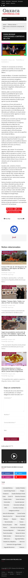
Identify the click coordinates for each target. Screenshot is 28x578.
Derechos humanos (20, 496)
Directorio (13, 3)
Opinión (8, 3)
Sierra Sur (22, 541)
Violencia (21, 547)
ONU (16, 524)
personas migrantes (8, 530)
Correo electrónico (10, 422)
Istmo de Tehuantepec (8, 513)
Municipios (20, 1)
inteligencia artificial (14, 510)
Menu (5, 18)
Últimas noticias (7, 253)
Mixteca (6, 519)
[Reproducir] (3, 462)
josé (23, 60)
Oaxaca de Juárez (7, 524)
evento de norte (20, 499)
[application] (14, 456)
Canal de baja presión (9, 491)
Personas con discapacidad (18, 527)
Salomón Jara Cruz (20, 536)
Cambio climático (20, 488)
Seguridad (13, 251)
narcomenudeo (9, 522)
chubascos (6, 493)
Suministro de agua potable (14, 544)
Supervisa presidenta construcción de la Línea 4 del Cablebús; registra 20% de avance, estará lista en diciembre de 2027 (13, 334)
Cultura (3, 1)
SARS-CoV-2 (7, 539)
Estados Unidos (7, 499)
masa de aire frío (7, 516)
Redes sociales (7, 536)
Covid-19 (10, 496)
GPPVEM (10, 209)
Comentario (8, 398)
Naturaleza (8, 1)
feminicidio (7, 502)
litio (19, 209)
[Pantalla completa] (24, 462)
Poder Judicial (21, 530)
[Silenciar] (22, 462)
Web (5, 430)
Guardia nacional (19, 502)
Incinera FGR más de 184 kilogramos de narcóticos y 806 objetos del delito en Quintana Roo (14, 268)
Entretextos (6, 251)
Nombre (7, 414)
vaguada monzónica (9, 547)
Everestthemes (5, 570)
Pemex (5, 527)
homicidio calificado (19, 505)
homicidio (6, 505)
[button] (14, 456)
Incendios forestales (18, 507)
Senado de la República (9, 541)
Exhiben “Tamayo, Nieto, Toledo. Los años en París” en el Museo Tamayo (13, 302)
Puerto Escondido (7, 533)
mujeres (14, 519)
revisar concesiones (14, 212)
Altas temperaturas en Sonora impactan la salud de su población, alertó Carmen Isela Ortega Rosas (12, 369)
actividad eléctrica (7, 488)
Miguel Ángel (10, 274)
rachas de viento (20, 533)
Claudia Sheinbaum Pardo (18, 493)
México (22, 519)
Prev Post (7, 218)
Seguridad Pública (19, 539)
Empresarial (14, 1)
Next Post (20, 218)
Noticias (13, 317)
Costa (4, 496)
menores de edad (20, 516)
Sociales (3, 3)
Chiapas (22, 491)
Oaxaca (21, 522)
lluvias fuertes (21, 513)
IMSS (5, 507)
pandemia (22, 524)
